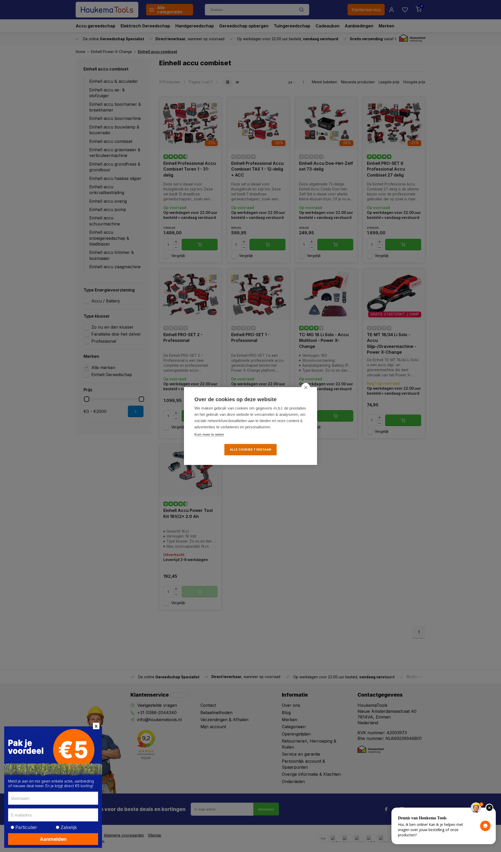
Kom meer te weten (209, 434)
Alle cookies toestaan (250, 449)
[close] (305, 387)
